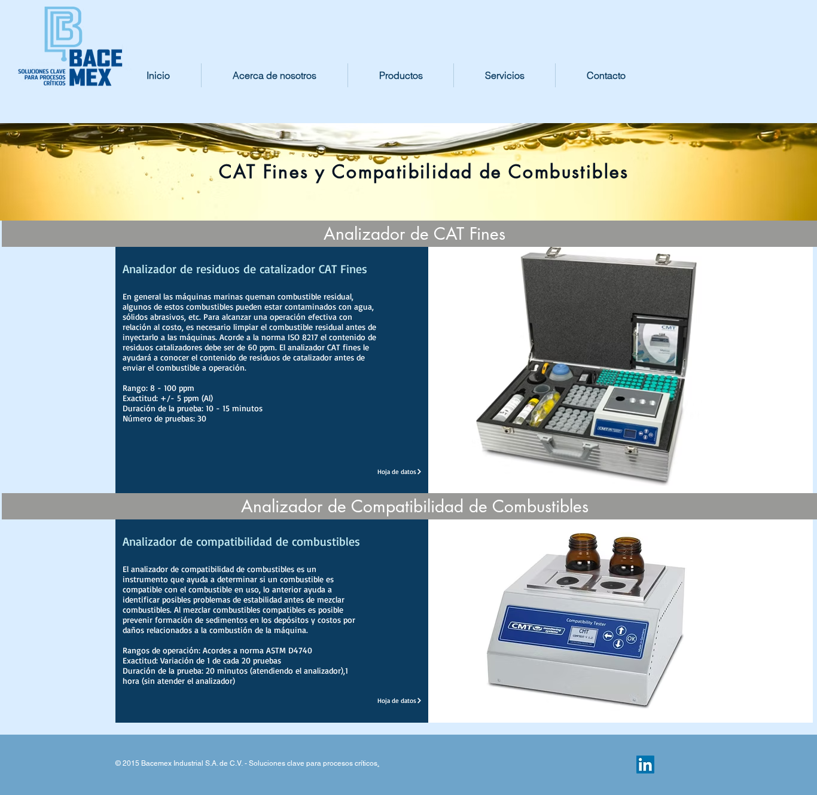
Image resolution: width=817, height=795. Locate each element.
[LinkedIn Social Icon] (645, 764)
